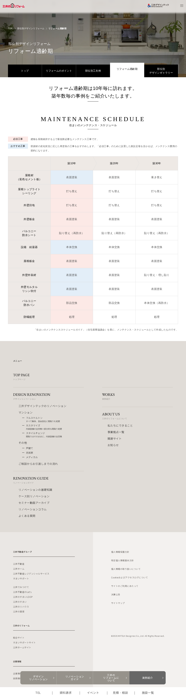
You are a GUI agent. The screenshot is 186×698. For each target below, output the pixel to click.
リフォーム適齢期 (127, 68)
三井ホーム (18, 568)
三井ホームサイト (22, 647)
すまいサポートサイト (24, 642)
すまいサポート (21, 578)
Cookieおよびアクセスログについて (129, 577)
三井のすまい (20, 601)
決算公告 (115, 594)
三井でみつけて (21, 586)
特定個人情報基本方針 (122, 560)
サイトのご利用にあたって (124, 585)
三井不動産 (18, 563)
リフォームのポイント (59, 70)
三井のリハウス (21, 606)
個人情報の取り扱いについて (126, 568)
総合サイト (18, 637)
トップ (25, 70)
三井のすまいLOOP (23, 596)
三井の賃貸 (18, 611)
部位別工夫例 (93, 70)
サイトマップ (118, 602)
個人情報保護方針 (120, 551)
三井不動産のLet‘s (22, 591)
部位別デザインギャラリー (161, 70)
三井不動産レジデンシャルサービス (31, 573)
